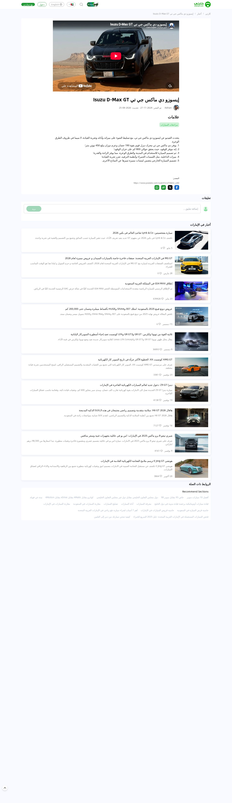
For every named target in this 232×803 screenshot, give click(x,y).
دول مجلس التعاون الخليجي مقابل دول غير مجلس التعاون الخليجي (127, 497)
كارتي (208, 13)
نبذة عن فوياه (36, 497)
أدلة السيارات (127, 503)
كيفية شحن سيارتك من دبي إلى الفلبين (112, 516)
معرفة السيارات (144, 503)
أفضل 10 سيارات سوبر (197, 497)
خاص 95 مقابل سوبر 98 (172, 497)
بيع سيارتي (28, 4)
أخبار (199, 13)
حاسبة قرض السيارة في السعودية (192, 510)
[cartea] (202, 4)
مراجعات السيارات (169, 124)
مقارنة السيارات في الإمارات (56, 503)
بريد (34, 208)
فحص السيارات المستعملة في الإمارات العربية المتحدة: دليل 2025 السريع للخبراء (170, 516)
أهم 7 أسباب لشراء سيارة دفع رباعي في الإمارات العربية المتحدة (108, 510)
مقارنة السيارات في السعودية (87, 503)
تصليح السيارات (111, 503)
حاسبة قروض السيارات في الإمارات (157, 510)
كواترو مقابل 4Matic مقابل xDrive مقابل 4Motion (69, 497)
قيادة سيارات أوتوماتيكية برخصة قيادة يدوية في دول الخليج (181, 503)
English (55, 4)
